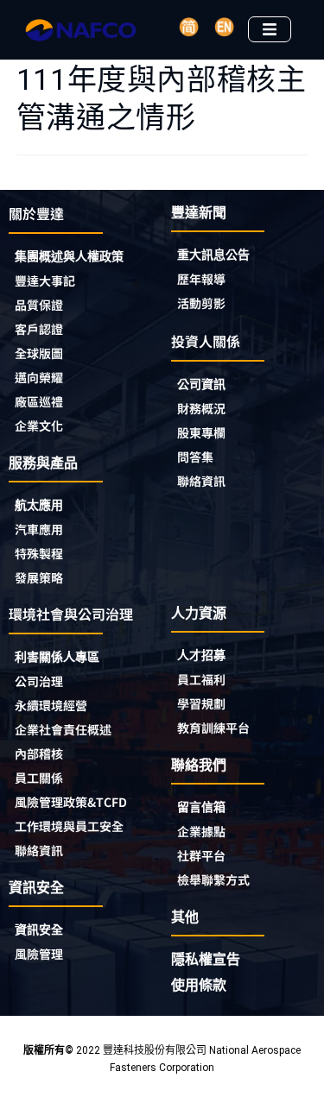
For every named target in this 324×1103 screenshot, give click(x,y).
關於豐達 (36, 213)
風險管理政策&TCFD (71, 801)
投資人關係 (205, 341)
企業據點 (201, 831)
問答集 (195, 456)
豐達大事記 (45, 280)
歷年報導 (201, 278)
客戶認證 (39, 328)
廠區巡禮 (39, 401)
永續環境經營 (51, 705)
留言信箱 (201, 807)
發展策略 (39, 577)
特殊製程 (39, 553)
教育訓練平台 (213, 727)
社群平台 (201, 855)
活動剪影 (201, 303)
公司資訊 (201, 384)
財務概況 (201, 408)
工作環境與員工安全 (69, 826)
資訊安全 (39, 929)
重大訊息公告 (213, 255)
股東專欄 (201, 432)
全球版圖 (39, 353)
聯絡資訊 (201, 480)
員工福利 (201, 679)
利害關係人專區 (57, 657)
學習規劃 (201, 703)
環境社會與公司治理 (71, 613)
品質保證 (39, 304)
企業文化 (39, 425)
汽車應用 (39, 529)
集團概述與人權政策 (69, 256)
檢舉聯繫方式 (213, 879)
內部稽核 (39, 753)
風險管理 (39, 953)
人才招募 (201, 655)
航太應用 (39, 505)
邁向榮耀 (39, 377)
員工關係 (39, 777)
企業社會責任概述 (63, 729)
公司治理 (39, 681)
